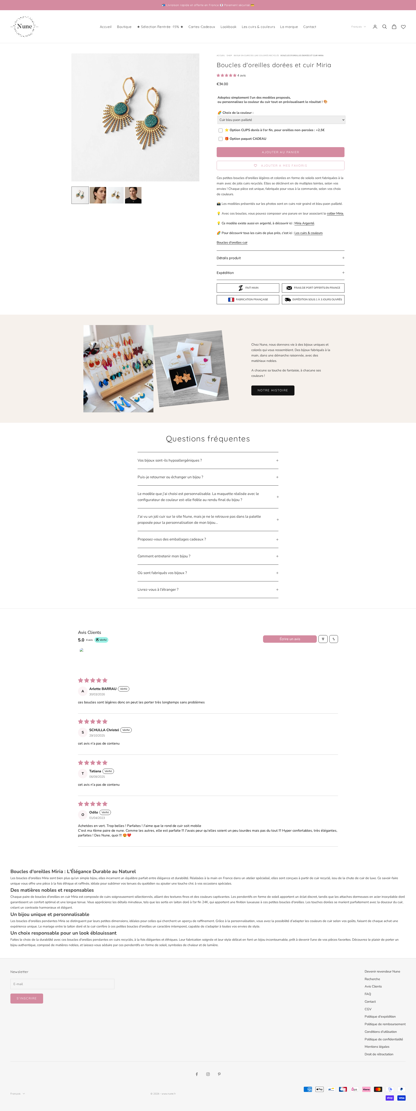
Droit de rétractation (379, 1054)
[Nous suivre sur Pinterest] (219, 1074)
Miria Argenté (304, 223)
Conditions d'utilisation (381, 1032)
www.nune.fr (169, 1093)
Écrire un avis (290, 639)
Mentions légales (377, 1046)
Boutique (124, 26)
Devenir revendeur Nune (382, 971)
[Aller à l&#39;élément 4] (133, 195)
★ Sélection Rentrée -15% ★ (160, 26)
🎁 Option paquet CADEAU (245, 139)
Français (356, 26)
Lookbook (229, 26)
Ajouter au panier (280, 152)
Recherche (372, 979)
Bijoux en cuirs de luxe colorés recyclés (256, 55)
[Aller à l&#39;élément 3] (115, 195)
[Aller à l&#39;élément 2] (98, 195)
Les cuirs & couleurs (258, 26)
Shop (229, 55)
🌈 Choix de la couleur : (236, 113)
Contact (309, 26)
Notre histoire (273, 390)
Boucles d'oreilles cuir (232, 242)
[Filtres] (323, 639)
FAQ (368, 994)
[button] (227, 75)
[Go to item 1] (90, 659)
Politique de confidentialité (384, 1039)
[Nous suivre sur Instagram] (208, 1074)
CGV (368, 1009)
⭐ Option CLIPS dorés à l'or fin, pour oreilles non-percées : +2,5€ (275, 130)
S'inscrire (27, 998)
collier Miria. (335, 213)
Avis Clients (373, 986)
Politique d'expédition (380, 1016)
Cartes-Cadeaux (201, 26)
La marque (289, 26)
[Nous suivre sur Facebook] (197, 1074)
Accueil (106, 26)
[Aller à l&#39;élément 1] (80, 195)
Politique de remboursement (385, 1024)
